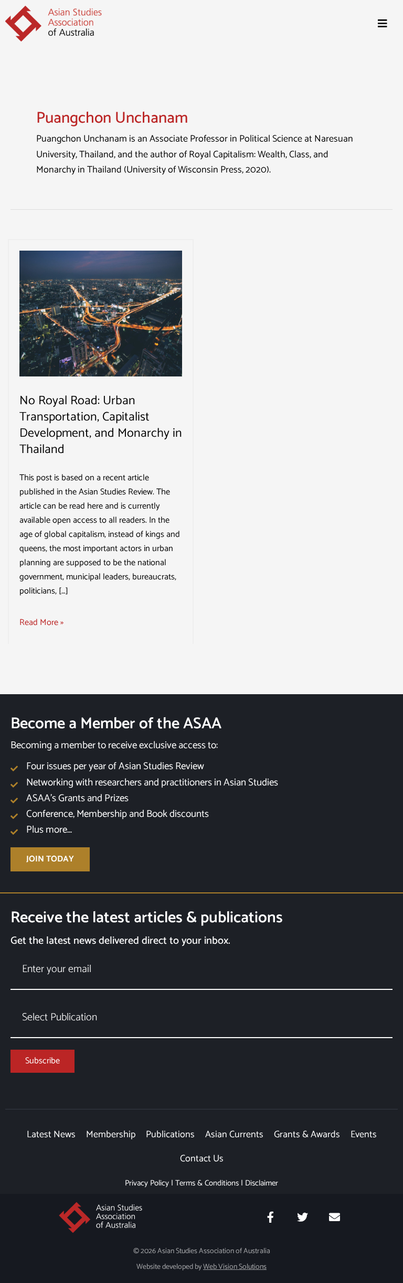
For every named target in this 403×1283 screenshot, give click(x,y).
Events (364, 1134)
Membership (110, 1134)
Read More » (41, 623)
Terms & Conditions (207, 1183)
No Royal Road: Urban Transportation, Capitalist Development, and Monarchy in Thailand (100, 425)
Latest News (51, 1134)
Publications (170, 1134)
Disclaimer (261, 1183)
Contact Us (202, 1159)
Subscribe (42, 1061)
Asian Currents (234, 1134)
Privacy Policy (147, 1183)
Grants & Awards (307, 1134)
